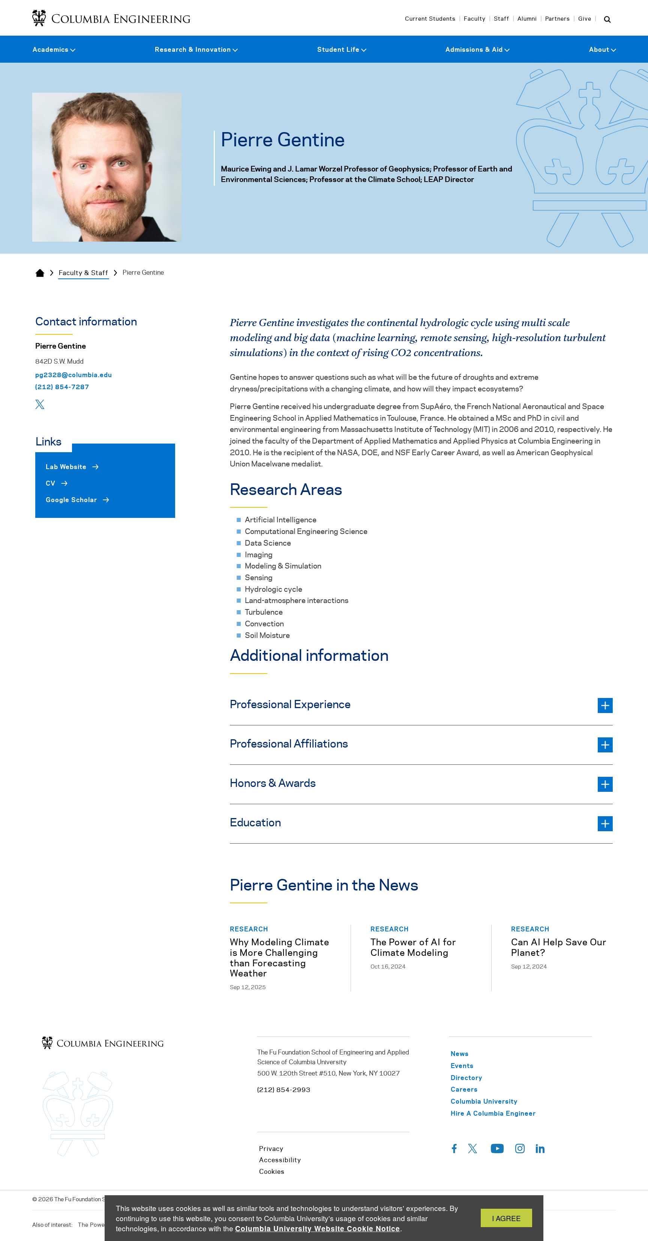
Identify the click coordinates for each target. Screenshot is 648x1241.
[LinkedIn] (540, 1150)
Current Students (430, 19)
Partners (557, 19)
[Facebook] (454, 1150)
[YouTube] (497, 1150)
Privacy (271, 1149)
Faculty (475, 19)
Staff (501, 19)
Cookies (272, 1172)
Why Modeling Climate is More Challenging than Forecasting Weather (279, 958)
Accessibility (280, 1160)
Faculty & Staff (83, 273)
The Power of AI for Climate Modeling (413, 948)
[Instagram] (520, 1150)
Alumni (527, 19)
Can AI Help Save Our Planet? (559, 948)
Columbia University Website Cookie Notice (317, 1228)
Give (584, 19)
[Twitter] (41, 406)
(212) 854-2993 (283, 1090)
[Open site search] (607, 19)
